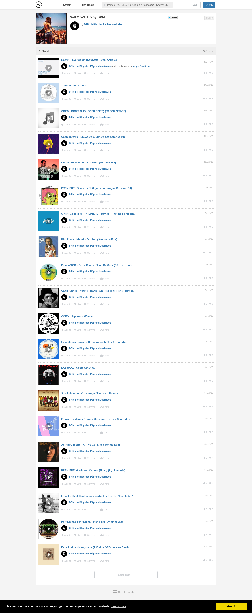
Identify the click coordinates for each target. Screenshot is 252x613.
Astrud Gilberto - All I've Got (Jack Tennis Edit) (90, 444)
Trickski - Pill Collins (74, 85)
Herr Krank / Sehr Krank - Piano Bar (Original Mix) (92, 521)
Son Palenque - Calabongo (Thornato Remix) (89, 393)
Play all (45, 51)
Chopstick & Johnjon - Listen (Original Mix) (88, 162)
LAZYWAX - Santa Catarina (78, 367)
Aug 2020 (208, 521)
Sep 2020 (208, 367)
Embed (209, 17)
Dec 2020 (208, 62)
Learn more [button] (118, 606)
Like (79, 73)
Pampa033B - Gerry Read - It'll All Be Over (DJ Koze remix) (97, 265)
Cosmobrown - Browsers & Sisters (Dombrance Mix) (93, 136)
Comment (92, 73)
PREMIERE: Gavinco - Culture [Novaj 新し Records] (93, 470)
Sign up (209, 5)
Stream (67, 5)
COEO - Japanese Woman (77, 316)
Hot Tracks (88, 5)
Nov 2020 (208, 110)
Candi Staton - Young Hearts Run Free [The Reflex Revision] (99, 290)
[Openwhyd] (39, 4)
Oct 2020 (209, 187)
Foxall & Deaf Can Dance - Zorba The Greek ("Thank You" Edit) (100, 495)
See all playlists (126, 591)
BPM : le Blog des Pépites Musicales (103, 24)
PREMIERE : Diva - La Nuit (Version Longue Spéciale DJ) (96, 188)
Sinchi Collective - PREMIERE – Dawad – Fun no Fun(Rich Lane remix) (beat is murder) (115, 213)
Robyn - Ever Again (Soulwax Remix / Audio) (89, 59)
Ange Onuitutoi (141, 66)
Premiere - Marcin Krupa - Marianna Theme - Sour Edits (95, 419)
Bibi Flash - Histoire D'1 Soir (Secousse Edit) (89, 239)
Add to (68, 73)
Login (195, 5)
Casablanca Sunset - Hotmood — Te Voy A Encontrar (94, 342)
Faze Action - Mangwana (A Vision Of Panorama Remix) (95, 547)
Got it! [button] (231, 606)
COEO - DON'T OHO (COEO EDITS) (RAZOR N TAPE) (93, 111)
